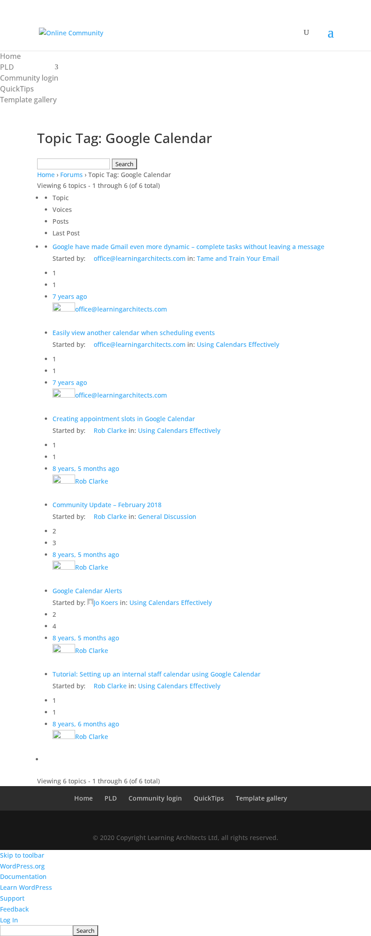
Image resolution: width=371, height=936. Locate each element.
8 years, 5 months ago (85, 468)
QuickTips (17, 89)
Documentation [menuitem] (23, 876)
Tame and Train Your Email (238, 258)
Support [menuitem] (12, 898)
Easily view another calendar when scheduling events (133, 332)
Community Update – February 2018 (107, 504)
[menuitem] (185, 930)
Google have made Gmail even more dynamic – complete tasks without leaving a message (188, 246)
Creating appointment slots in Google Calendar (123, 418)
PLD (7, 67)
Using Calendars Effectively (238, 344)
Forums (71, 174)
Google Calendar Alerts (87, 590)
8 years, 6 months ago (85, 724)
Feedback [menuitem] (14, 909)
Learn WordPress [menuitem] (26, 887)
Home (10, 56)
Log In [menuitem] (9, 920)
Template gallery (28, 100)
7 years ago (69, 296)
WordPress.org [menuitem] (22, 866)
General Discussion (167, 516)
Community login (29, 78)
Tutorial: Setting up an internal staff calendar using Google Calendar (156, 674)
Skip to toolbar (22, 855)
